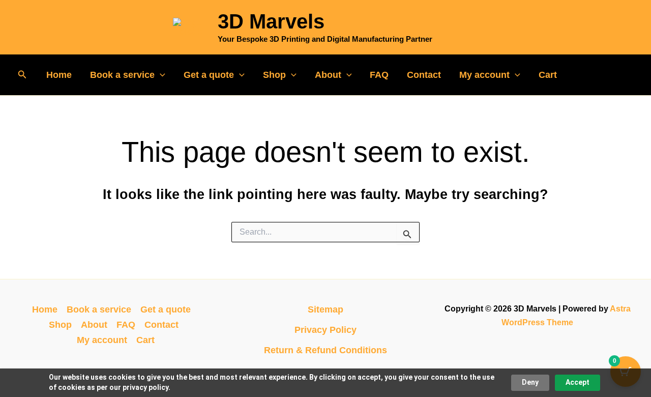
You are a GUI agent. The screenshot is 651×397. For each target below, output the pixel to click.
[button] (22, 74)
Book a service (122, 75)
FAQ (379, 75)
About (328, 75)
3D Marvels (271, 21)
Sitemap (325, 309)
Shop (274, 75)
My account (484, 75)
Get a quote (209, 75)
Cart (548, 75)
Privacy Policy (325, 330)
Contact (424, 75)
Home (59, 75)
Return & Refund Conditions (325, 350)
